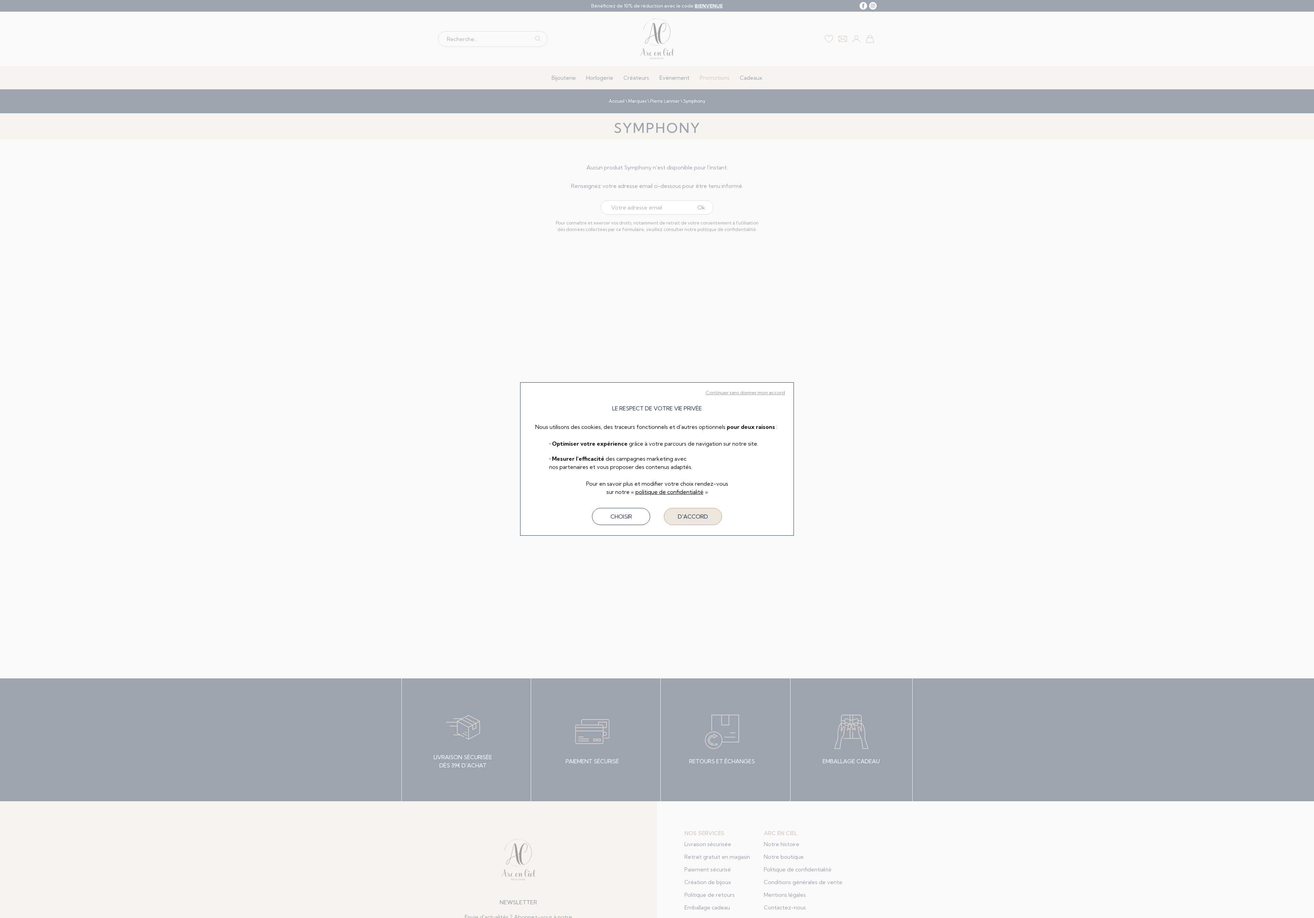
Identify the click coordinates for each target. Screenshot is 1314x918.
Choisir (621, 516)
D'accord (693, 516)
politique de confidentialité (669, 491)
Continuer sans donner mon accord (745, 393)
